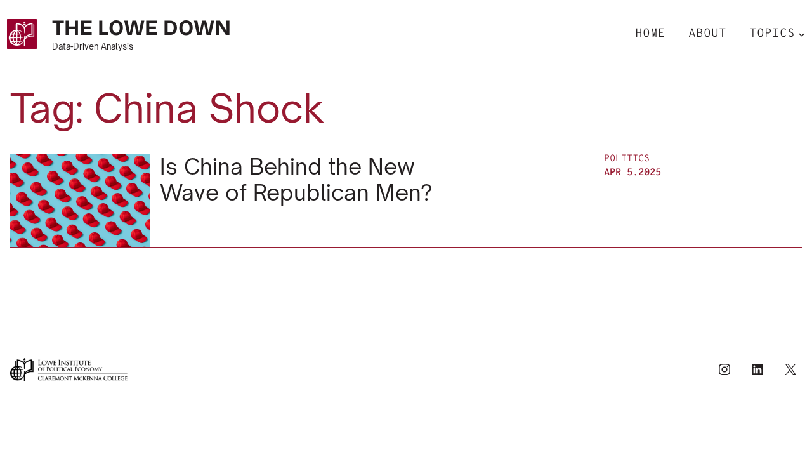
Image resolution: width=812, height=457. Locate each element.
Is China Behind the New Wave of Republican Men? (296, 180)
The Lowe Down (141, 28)
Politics (627, 159)
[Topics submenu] (801, 33)
